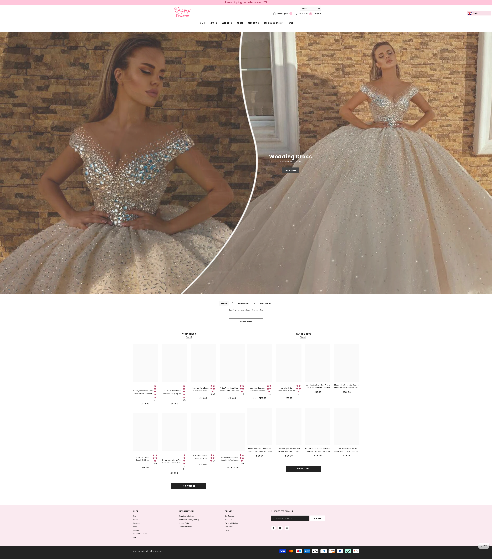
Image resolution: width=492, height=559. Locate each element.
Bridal (224, 303)
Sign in (318, 14)
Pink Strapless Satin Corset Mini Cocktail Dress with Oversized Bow (317, 450)
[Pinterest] (287, 528)
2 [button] (9, 289)
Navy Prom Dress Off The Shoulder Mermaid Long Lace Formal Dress (143, 392)
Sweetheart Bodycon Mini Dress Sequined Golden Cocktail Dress (257, 389)
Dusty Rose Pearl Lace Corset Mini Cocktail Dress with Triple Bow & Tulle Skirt (260, 450)
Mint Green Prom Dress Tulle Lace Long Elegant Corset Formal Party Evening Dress (171, 392)
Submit (317, 518)
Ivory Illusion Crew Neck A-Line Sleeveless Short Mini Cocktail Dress (318, 386)
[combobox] (308, 8)
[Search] (310, 8)
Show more (246, 321)
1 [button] (9, 286)
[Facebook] (273, 528)
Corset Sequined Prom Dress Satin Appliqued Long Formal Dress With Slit (229, 459)
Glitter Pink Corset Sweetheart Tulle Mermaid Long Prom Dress (200, 457)
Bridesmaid (243, 303)
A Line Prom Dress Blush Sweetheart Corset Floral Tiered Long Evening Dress (229, 389)
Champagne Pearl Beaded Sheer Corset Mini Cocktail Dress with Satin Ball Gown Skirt (289, 450)
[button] (41, 163)
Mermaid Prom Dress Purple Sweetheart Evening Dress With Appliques (200, 389)
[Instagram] (280, 528)
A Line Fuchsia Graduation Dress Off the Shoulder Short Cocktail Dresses (286, 389)
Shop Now (290, 170)
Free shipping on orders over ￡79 (246, 2)
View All (189, 337)
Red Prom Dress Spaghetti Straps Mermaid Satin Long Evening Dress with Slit (143, 459)
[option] (246, 163)
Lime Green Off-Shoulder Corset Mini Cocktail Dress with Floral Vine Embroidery (346, 450)
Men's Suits (265, 303)
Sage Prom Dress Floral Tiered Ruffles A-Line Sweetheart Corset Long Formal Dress (172, 461)
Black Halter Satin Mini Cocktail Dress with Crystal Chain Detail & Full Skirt (346, 386)
